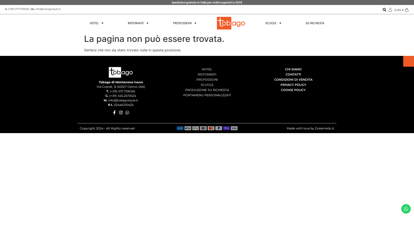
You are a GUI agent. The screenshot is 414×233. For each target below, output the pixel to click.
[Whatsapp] (127, 112)
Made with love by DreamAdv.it (310, 128)
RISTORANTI (136, 23)
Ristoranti (207, 74)
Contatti (293, 74)
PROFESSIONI (182, 23)
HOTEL (94, 23)
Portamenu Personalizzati (207, 95)
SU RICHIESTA (315, 23)
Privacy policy (293, 85)
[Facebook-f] (114, 112)
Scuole (207, 85)
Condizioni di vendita (293, 80)
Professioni (207, 80)
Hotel (207, 69)
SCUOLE (271, 23)
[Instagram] (121, 112)
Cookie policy (293, 90)
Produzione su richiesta (207, 90)
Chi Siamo (293, 69)
